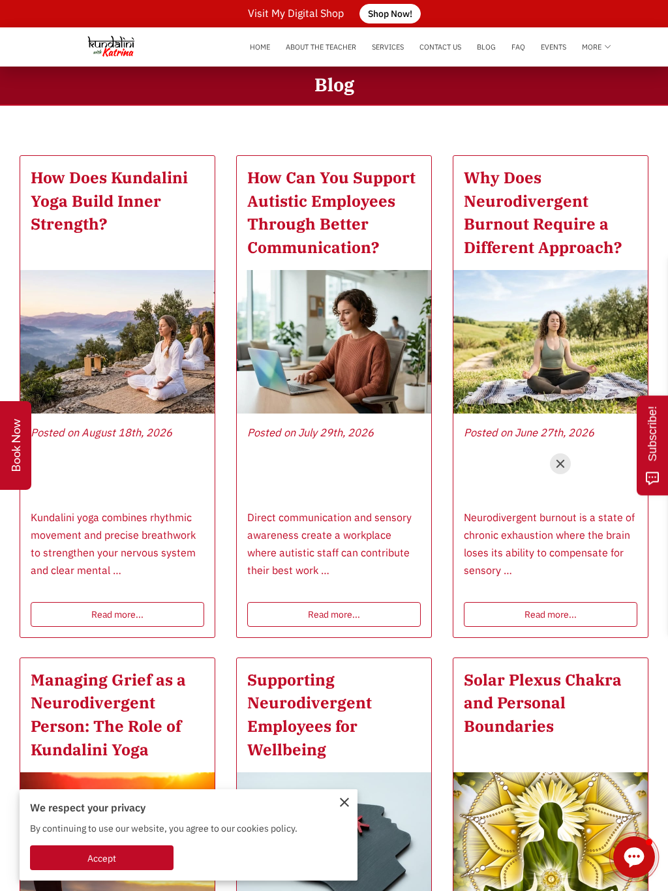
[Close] (560, 463)
